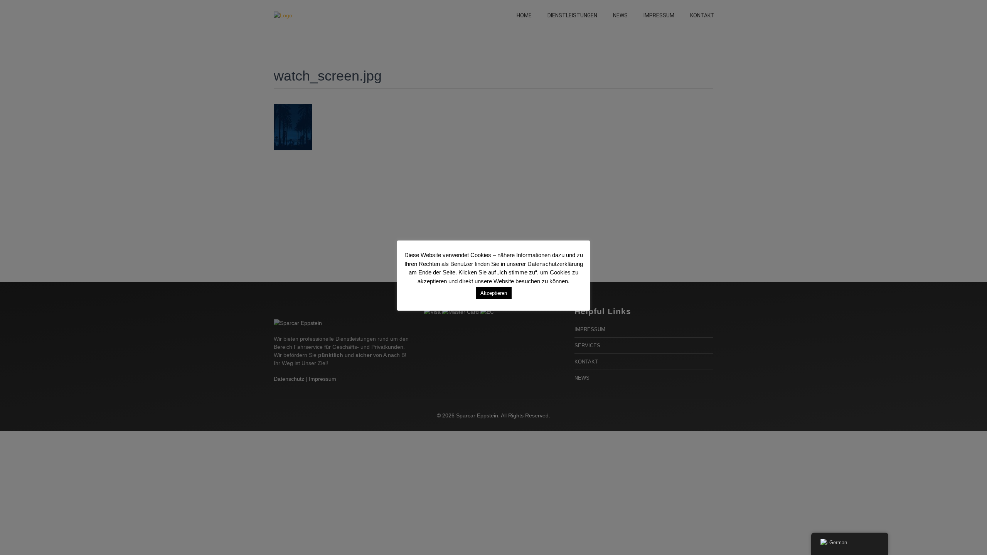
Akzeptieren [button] (493, 293)
